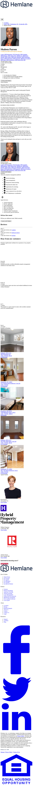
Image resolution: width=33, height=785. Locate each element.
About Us (6, 609)
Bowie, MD (22, 56)
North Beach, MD (10, 58)
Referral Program (8, 608)
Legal (5, 614)
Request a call (4, 563)
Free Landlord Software (9, 599)
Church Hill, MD (21, 60)
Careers (5, 611)
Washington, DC (10, 54)
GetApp (13, 235)
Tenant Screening (8, 593)
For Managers (7, 581)
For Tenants (6, 582)
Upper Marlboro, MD (18, 57)
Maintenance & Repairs (9, 597)
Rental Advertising (8, 590)
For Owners (7, 578)
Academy (6, 620)
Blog (5, 622)
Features (6, 589)
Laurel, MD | (7, 24)
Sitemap (3, 752)
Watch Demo (7, 577)
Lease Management (8, 594)
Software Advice (16, 232)
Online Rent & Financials (10, 596)
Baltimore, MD (6, 56)
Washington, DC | (14, 24)
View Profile (4, 502)
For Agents (6, 579)
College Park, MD (14, 56)
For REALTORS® (8, 584)
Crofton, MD (10, 57)
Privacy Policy (20, 736)
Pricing (5, 607)
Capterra (14, 230)
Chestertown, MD (12, 60)
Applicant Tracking (8, 592)
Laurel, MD (3, 54)
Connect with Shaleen (6, 80)
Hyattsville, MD (23, 24)
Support (6, 619)
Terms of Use (16, 752)
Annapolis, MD (19, 58)
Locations (6, 22)
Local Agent (7, 600)
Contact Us (6, 612)
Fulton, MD (5, 60)
